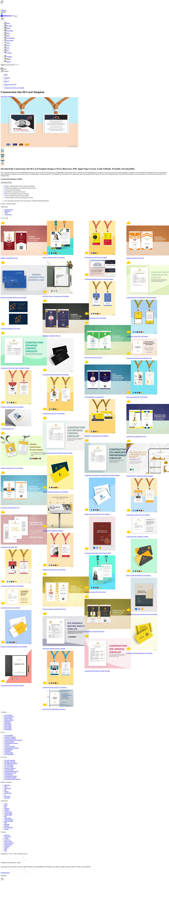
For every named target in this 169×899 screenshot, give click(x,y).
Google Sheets (8, 813)
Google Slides (8, 815)
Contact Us (7, 839)
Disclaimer (7, 846)
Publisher (6, 808)
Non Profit (7, 796)
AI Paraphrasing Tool (10, 773)
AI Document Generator (11, 743)
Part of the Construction (7, 96)
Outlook (6, 810)
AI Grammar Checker (10, 777)
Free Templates (8, 827)
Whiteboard (7, 723)
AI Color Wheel (8, 765)
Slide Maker (7, 721)
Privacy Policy (8, 841)
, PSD (6, 213)
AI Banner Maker (9, 741)
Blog (5, 849)
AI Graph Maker (9, 754)
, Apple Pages (8, 214)
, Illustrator (7, 211)
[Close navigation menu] (2, 18)
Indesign (6, 826)
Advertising (7, 788)
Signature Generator (9, 768)
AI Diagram (7, 751)
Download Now (5, 872)
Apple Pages (7, 818)
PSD (5, 822)
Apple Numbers (8, 819)
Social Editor (7, 728)
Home (6, 74)
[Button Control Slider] (1, 148)
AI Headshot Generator (10, 763)
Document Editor (9, 716)
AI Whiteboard (8, 749)
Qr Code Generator (9, 760)
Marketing (7, 785)
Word (5, 804)
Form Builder (8, 724)
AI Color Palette (8, 766)
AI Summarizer (8, 774)
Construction (7, 793)
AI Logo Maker (8, 735)
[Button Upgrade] (2, 71)
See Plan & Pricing (6, 182)
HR (5, 790)
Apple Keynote (8, 821)
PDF (5, 816)
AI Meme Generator (9, 762)
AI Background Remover (11, 771)
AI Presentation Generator (11, 748)
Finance (6, 791)
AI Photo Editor (8, 752)
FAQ (5, 851)
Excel (5, 805)
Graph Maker (8, 729)
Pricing (6, 838)
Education (7, 798)
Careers (6, 847)
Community (7, 836)
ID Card (6, 81)
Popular (6, 829)
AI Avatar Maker (9, 769)
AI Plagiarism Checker (10, 776)
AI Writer (7, 745)
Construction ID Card (10, 84)
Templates (7, 78)
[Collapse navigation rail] (16, 16)
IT (5, 794)
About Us (7, 835)
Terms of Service (9, 843)
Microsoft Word (8, 209)
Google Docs (8, 811)
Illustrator (7, 824)
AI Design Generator (10, 738)
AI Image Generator (9, 737)
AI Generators (8, 715)
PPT (5, 807)
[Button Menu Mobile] (2, 2)
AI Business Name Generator (12, 779)
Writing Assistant (9, 720)
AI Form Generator (9, 746)
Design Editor (8, 718)
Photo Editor (7, 726)
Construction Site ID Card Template (14, 88)
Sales (5, 786)
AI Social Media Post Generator (13, 740)
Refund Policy (8, 844)
